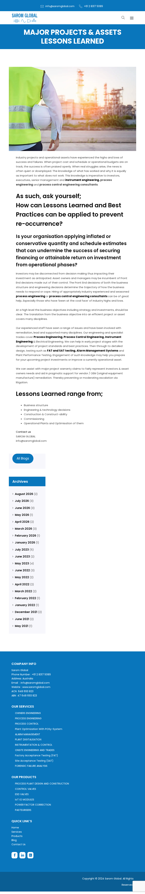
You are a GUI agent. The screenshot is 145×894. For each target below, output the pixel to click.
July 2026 (22, 501)
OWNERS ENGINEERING (28, 713)
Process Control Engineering (84, 337)
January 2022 (25, 605)
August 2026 (24, 494)
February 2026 (25, 536)
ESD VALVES (22, 794)
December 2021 (26, 612)
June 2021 (22, 619)
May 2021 (21, 626)
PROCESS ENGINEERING (28, 718)
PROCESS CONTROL (27, 723)
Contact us (23, 432)
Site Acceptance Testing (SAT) (34, 761)
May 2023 (22, 563)
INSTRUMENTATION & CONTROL (33, 745)
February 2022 (25, 598)
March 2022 (23, 591)
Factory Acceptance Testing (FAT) (36, 755)
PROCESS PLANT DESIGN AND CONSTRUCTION (42, 783)
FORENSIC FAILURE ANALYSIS (31, 766)
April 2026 (22, 522)
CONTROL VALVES (25, 789)
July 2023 (22, 550)
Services (16, 832)
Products (16, 836)
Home (15, 827)
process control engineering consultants (78, 296)
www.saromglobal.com (36, 687)
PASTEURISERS (23, 810)
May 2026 (22, 515)
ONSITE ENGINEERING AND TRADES (34, 750)
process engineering (31, 296)
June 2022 (22, 570)
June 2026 (22, 508)
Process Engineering (48, 337)
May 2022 (22, 577)
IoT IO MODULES (24, 799)
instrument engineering (82, 180)
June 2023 (22, 556)
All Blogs (23, 458)
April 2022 (22, 584)
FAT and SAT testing (61, 350)
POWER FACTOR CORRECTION (33, 804)
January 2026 (25, 542)
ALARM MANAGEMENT (27, 734)
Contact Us (18, 844)
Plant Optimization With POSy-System (38, 729)
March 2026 (23, 529)
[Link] (24, 17)
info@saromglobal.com (59, 6)
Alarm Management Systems (98, 350)
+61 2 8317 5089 (93, 6)
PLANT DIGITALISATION (28, 739)
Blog (14, 840)
